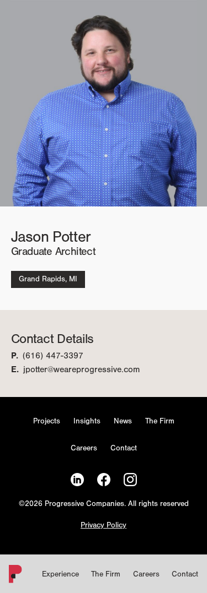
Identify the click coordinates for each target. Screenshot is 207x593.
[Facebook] (103, 480)
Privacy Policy (103, 525)
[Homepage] (13, 576)
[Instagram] (130, 480)
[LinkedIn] (77, 480)
